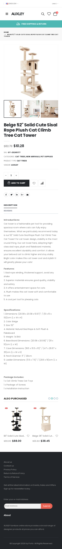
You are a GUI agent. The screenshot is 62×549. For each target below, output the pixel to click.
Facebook (6, 194)
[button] (49, 398)
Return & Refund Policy (14, 473)
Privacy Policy (10, 469)
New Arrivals (33, 156)
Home (6, 32)
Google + (22, 194)
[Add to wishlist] (34, 183)
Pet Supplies (47, 156)
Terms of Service (11, 477)
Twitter (11, 194)
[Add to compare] (41, 183)
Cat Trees (20, 156)
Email (27, 194)
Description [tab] (10, 205)
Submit (46, 506)
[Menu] (7, 14)
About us (8, 462)
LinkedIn (16, 194)
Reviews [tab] (8, 210)
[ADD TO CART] (24, 411)
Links (54, 3)
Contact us (9, 465)
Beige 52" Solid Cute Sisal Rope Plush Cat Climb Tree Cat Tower (30, 130)
